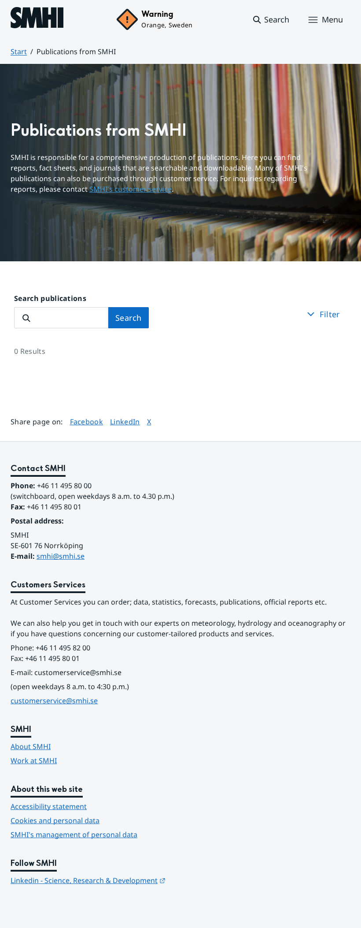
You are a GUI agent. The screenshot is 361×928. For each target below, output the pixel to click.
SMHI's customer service (130, 189)
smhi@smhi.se (61, 556)
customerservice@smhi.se (54, 700)
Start (19, 51)
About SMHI (31, 746)
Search (128, 317)
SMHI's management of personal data (74, 834)
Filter (330, 314)
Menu (332, 19)
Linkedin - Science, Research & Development (88, 880)
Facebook (86, 421)
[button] (270, 20)
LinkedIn (125, 421)
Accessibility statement (49, 806)
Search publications (50, 298)
